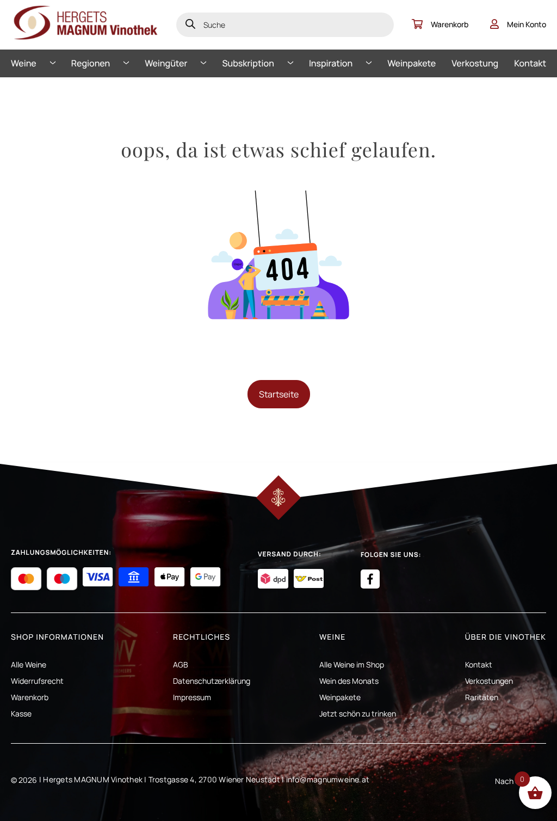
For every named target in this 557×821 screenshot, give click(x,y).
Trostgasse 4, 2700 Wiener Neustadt (214, 779)
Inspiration (330, 63)
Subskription (248, 63)
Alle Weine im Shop (351, 664)
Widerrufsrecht (37, 681)
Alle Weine (28, 664)
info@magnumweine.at (328, 779)
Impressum (192, 697)
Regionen (90, 63)
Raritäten (481, 697)
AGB (180, 664)
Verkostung (474, 63)
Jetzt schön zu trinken (357, 713)
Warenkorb (449, 24)
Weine (23, 63)
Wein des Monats (349, 681)
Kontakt (530, 63)
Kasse (21, 713)
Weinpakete (411, 63)
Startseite (279, 394)
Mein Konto (526, 24)
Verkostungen (489, 681)
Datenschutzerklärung (211, 681)
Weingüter (166, 63)
